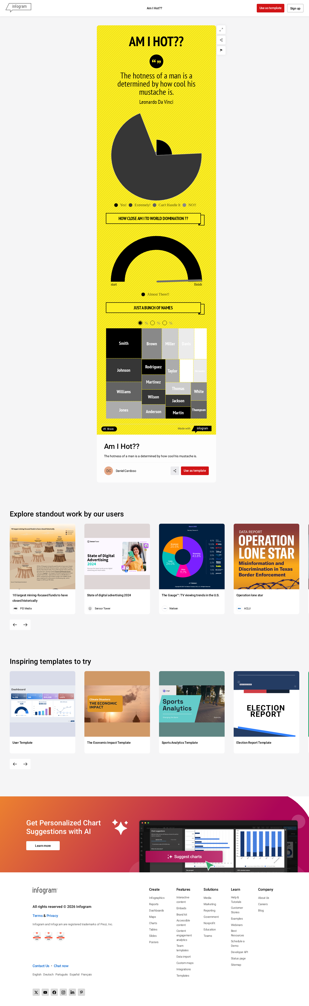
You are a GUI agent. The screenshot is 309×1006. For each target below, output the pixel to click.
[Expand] (221, 29)
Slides (153, 935)
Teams (208, 935)
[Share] (221, 40)
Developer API (239, 952)
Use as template (270, 8)
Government (211, 916)
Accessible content (183, 923)
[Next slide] (25, 624)
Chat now (61, 966)
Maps (152, 916)
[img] (164, 147)
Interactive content (182, 900)
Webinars (237, 925)
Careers (263, 904)
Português (61, 974)
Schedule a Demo (238, 943)
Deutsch (48, 974)
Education (210, 929)
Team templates (182, 948)
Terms (38, 916)
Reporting (209, 910)
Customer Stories (237, 910)
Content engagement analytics (184, 935)
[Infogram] (18, 8)
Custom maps (185, 963)
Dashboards (156, 910)
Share (110, 429)
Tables (153, 929)
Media (207, 897)
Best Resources (237, 933)
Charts (153, 923)
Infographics (156, 897)
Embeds (181, 908)
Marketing (210, 904)
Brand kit (181, 914)
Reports (154, 904)
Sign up (295, 8)
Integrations (183, 969)
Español (74, 974)
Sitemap (236, 964)
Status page (238, 958)
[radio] (144, 323)
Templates (182, 975)
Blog (261, 910)
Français (86, 974)
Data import (183, 956)
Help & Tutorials (236, 900)
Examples (237, 918)
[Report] (221, 50)
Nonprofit (209, 923)
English (37, 974)
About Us (263, 897)
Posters (154, 942)
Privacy (52, 916)
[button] (121, 205)
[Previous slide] (15, 624)
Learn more (43, 845)
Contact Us (41, 966)
